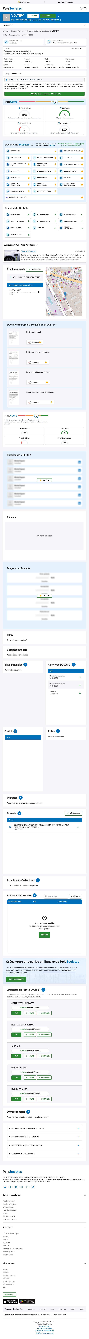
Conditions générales (44, 1328)
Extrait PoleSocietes (9, 1210)
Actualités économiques (11, 1233)
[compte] (81, 8)
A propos (6, 1269)
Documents (46, 16)
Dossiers (5, 1237)
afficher (46, 595)
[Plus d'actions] (58, 16)
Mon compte (9, 1294)
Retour (44, 935)
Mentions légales (44, 1326)
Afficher (46, 480)
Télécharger (36, 269)
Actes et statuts (8, 1207)
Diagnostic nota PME (10, 1219)
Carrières (6, 1278)
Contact (5, 1272)
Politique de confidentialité (44, 1330)
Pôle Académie (8, 1255)
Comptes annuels (9, 1216)
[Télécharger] (78, 827)
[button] (44, 25)
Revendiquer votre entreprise (13, 1249)
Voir (16, 1013)
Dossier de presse (9, 1281)
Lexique (5, 1240)
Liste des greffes (8, 1252)
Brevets (5, 1213)
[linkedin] (79, 462)
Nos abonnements (9, 1275)
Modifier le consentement (44, 1333)
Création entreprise (9, 1204)
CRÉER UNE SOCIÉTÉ (16, 979)
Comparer (45, 1013)
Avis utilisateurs (8, 1284)
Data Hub (6, 1246)
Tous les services (8, 1201)
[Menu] (85, 8)
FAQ (4, 1287)
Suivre (34, 16)
